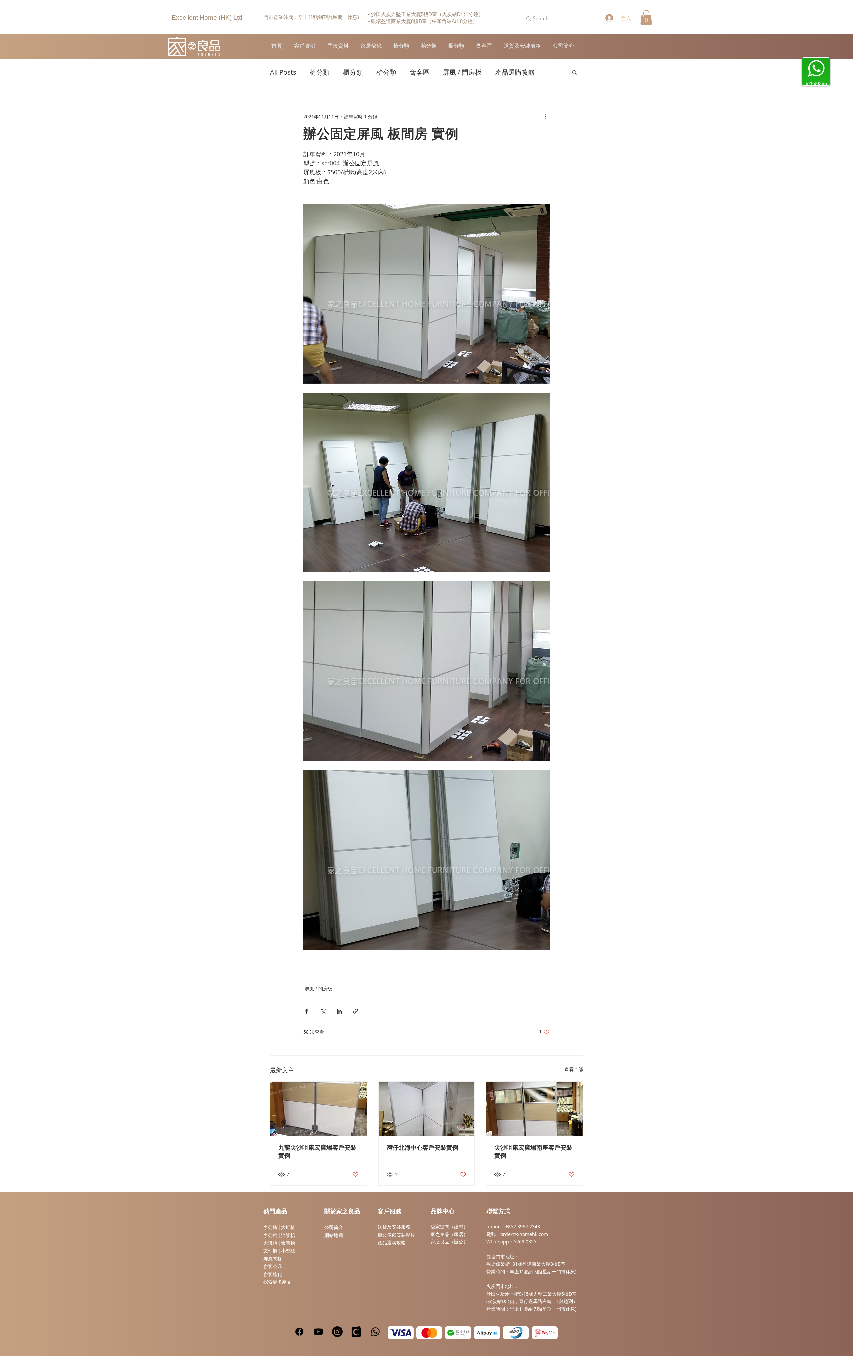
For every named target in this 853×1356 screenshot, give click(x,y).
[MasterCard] (429, 1332)
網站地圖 (333, 1235)
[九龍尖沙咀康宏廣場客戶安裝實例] (318, 1109)
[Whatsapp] (375, 1331)
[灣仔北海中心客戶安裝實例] (427, 1109)
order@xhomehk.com (524, 1234)
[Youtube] (318, 1331)
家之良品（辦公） (449, 1241)
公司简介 (333, 1227)
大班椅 (288, 1227)
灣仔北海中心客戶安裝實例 (422, 1148)
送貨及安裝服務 (394, 1227)
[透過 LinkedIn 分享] (339, 1011)
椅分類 (320, 72)
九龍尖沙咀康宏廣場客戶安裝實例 (317, 1152)
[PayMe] (545, 1332)
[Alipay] (487, 1332)
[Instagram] (337, 1331)
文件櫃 (270, 1251)
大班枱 (270, 1243)
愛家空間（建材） (449, 1226)
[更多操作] (546, 116)
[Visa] (401, 1332)
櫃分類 (353, 72)
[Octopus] (516, 1332)
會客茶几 (272, 1266)
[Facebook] (299, 1331)
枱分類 (386, 72)
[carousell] (356, 1331)
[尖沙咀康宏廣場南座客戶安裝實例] (534, 1109)
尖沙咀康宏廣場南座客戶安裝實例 (533, 1152)
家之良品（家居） (449, 1234)
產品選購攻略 (515, 72)
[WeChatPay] (458, 1332)
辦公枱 (271, 1235)
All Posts (283, 72)
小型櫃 (288, 1251)
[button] (646, 17)
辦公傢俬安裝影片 (396, 1235)
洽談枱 (288, 1235)
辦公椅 (270, 1227)
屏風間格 (272, 1259)
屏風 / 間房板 (462, 72)
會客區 (419, 72)
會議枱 (288, 1243)
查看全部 (573, 1069)
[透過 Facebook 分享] (306, 1011)
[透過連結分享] (355, 1011)
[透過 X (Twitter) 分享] (323, 1011)
